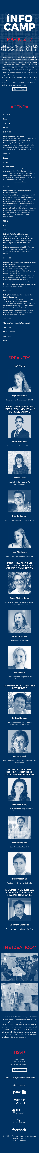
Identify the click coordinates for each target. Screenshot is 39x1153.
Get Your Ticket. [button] (19, 89)
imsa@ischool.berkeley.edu (23, 1077)
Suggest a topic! (20, 182)
